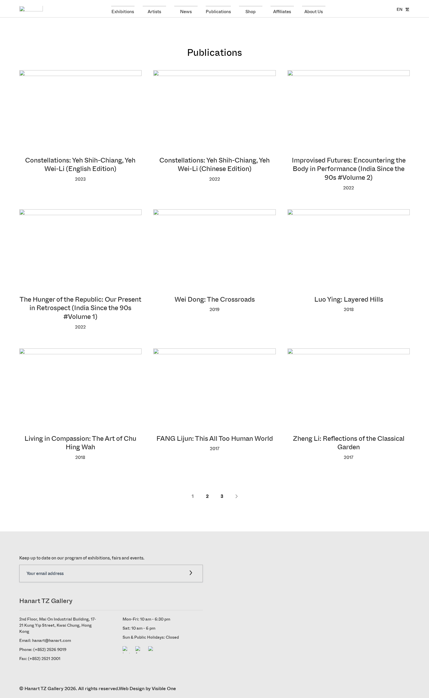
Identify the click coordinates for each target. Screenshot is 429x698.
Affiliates (282, 11)
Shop (250, 11)
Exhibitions (122, 11)
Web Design (131, 688)
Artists (154, 11)
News (186, 11)
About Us (313, 11)
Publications (218, 11)
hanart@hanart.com (51, 640)
